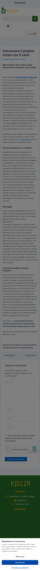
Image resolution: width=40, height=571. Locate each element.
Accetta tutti (20, 562)
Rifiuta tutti (20, 556)
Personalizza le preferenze (20, 568)
